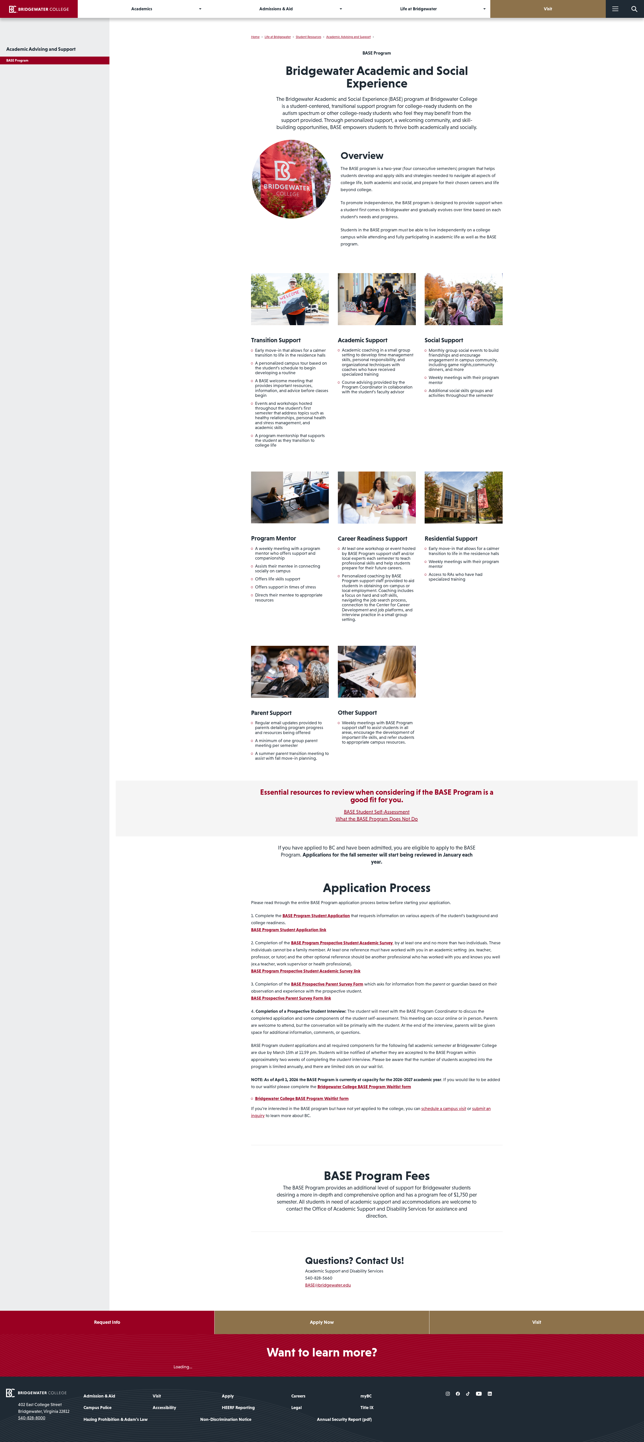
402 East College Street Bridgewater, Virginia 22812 (43, 1408)
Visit (536, 1322)
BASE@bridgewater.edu (328, 1285)
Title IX (367, 1407)
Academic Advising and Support (41, 49)
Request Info (107, 1322)
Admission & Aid (99, 1395)
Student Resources (308, 37)
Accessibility (164, 1407)
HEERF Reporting (238, 1407)
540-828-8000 (31, 1417)
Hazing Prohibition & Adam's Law (116, 1419)
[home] (39, 9)
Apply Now (322, 1322)
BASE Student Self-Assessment (377, 812)
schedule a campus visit (443, 1108)
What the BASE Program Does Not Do (377, 819)
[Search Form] (634, 9)
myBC (366, 1395)
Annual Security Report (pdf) (344, 1419)
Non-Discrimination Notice (225, 1419)
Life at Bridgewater (278, 37)
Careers (298, 1395)
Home (255, 37)
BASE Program (17, 60)
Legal (296, 1407)
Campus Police (97, 1407)
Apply (228, 1395)
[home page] (36, 1392)
